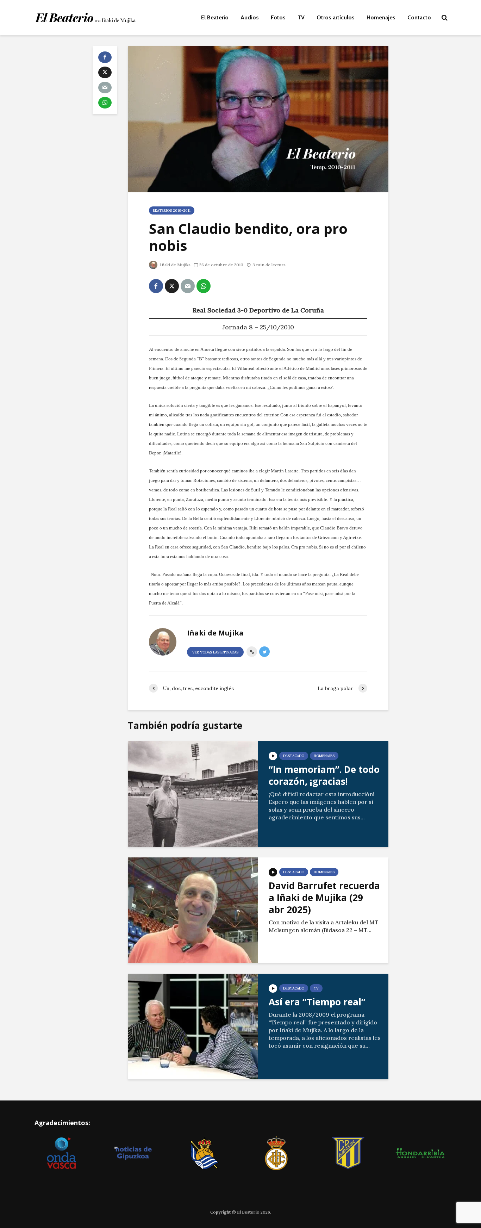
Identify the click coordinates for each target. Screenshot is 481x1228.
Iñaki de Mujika (174, 264)
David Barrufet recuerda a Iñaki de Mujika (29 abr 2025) (324, 898)
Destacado (293, 755)
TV (301, 17)
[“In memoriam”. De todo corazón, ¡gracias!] (193, 793)
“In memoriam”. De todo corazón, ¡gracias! (324, 775)
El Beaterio (215, 17)
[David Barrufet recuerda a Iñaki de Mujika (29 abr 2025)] (193, 909)
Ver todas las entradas (215, 652)
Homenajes (381, 17)
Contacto (419, 17)
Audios (250, 17)
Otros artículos (336, 17)
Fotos (278, 17)
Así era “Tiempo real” (317, 1002)
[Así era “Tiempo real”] (193, 1025)
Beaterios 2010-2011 (171, 210)
